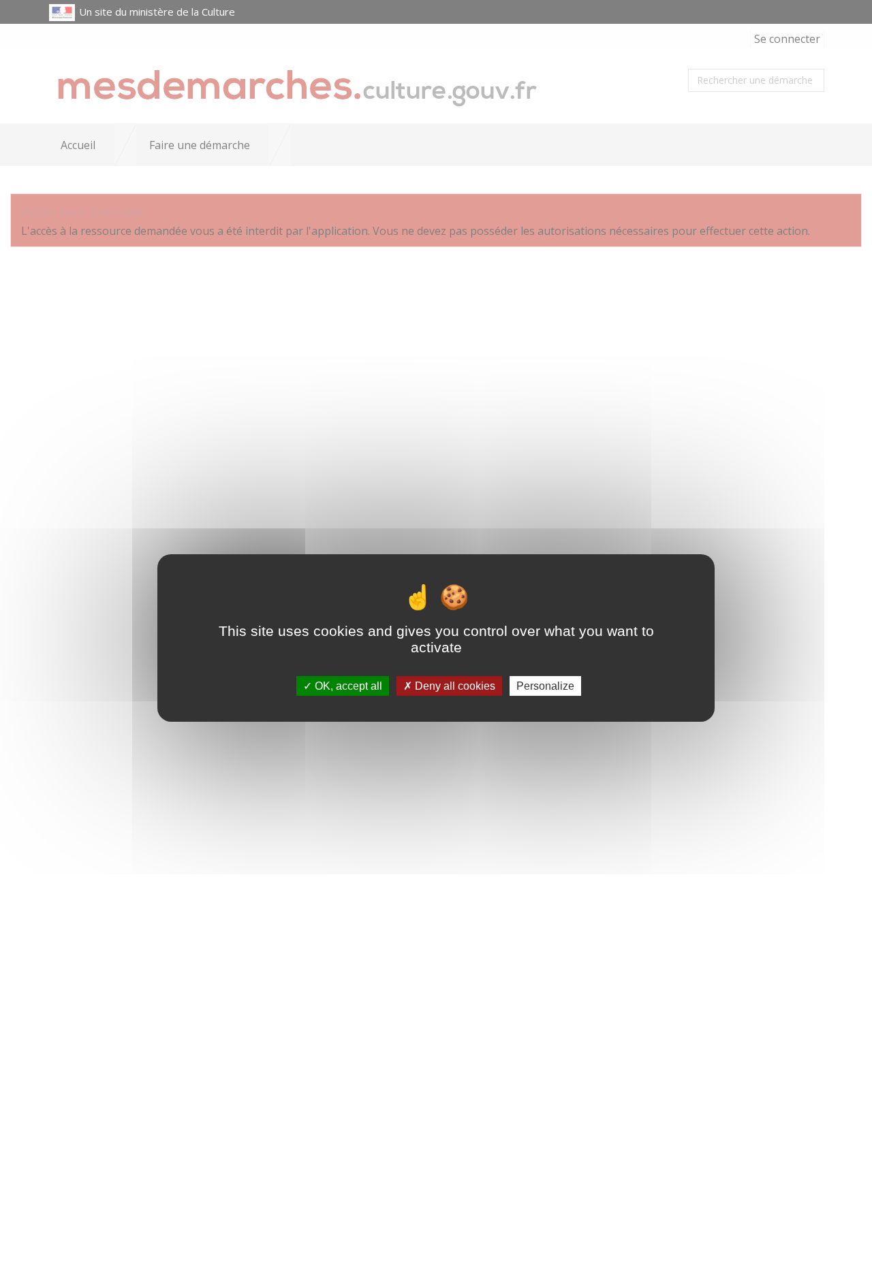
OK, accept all (347, 686)
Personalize (545, 686)
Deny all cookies (453, 686)
